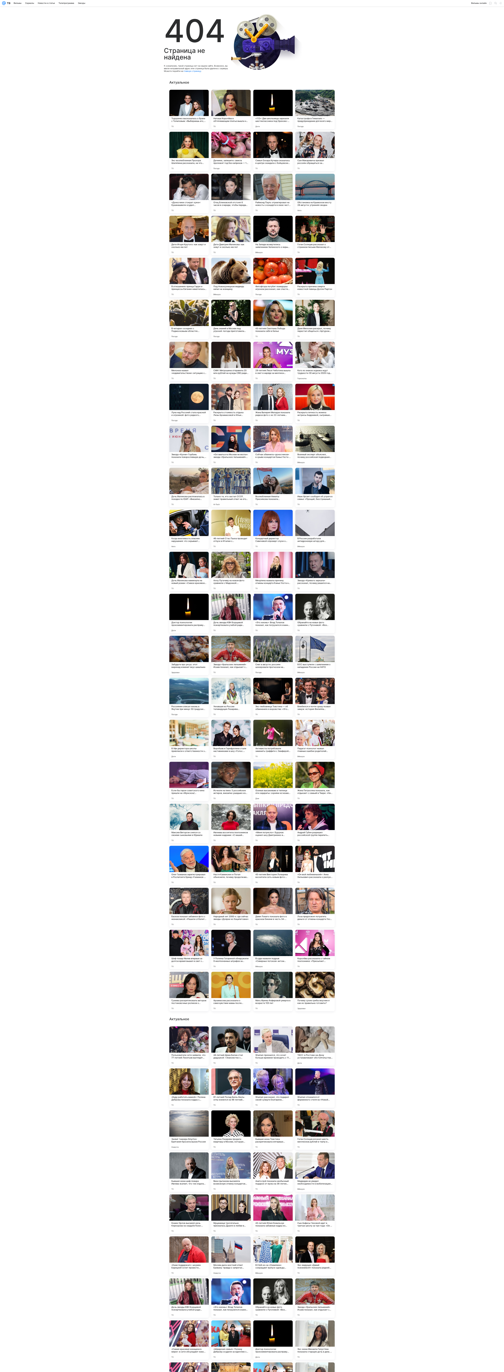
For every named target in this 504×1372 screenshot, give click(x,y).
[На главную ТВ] (8, 3)
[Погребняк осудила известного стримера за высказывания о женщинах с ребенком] (189, 1159)
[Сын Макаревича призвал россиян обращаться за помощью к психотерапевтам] (315, 151)
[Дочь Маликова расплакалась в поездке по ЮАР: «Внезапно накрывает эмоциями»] (189, 487)
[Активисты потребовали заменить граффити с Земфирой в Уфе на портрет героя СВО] (273, 739)
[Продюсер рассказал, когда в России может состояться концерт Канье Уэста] (231, 1117)
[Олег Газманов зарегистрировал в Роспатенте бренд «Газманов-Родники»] (189, 865)
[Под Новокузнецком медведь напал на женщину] (231, 277)
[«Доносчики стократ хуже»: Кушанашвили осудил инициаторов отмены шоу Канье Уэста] (189, 193)
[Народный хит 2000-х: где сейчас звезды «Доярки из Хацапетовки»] (231, 907)
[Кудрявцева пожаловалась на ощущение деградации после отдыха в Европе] (231, 1159)
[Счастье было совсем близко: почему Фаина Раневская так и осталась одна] (189, 1033)
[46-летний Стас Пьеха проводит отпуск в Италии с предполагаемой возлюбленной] (231, 529)
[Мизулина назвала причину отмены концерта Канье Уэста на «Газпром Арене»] (273, 571)
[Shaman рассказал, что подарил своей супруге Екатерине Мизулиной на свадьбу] (273, 1340)
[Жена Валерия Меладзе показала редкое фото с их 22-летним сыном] (273, 403)
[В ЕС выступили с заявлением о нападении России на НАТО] (315, 655)
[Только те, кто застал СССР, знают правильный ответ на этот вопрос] (231, 487)
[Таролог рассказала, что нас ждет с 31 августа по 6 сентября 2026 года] (315, 1243)
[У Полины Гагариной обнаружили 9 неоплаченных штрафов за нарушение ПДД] (231, 949)
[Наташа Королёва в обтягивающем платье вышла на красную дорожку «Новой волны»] (231, 109)
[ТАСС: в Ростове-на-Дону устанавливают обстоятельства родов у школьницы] (315, 1298)
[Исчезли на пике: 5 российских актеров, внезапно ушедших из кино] (231, 781)
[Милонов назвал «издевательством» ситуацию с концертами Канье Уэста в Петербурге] (189, 361)
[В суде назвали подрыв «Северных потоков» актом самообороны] (273, 949)
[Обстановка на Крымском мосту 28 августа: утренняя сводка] (315, 193)
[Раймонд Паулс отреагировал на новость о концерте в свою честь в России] (273, 193)
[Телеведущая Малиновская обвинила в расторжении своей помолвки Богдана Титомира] (273, 1243)
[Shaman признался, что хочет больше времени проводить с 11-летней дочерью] (273, 1298)
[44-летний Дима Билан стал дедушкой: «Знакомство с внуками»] (231, 1298)
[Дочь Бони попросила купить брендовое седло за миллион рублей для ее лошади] (273, 1159)
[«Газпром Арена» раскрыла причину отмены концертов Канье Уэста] (273, 1033)
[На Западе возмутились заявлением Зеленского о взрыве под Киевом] (273, 235)
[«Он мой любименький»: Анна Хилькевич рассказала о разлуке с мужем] (315, 865)
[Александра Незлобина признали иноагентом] (231, 1075)
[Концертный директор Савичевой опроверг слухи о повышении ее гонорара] (273, 529)
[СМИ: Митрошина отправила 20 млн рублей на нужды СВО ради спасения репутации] (231, 361)
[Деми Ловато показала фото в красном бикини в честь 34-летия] (273, 907)
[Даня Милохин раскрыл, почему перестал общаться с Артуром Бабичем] (315, 319)
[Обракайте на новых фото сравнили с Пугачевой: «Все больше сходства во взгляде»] (315, 613)
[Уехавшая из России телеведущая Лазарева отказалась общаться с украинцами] (231, 697)
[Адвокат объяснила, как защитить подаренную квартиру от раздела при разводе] (189, 1117)
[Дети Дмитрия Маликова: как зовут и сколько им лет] (231, 235)
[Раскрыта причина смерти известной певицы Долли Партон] (315, 277)
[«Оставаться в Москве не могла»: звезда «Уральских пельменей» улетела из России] (231, 445)
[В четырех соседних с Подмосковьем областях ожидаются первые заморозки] (189, 319)
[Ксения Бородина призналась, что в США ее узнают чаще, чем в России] (231, 1201)
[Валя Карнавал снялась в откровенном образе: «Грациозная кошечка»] (189, 1075)
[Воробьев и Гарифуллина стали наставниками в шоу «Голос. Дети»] (231, 739)
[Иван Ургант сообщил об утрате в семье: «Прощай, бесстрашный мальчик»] (315, 487)
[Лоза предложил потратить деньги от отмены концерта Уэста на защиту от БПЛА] (315, 907)
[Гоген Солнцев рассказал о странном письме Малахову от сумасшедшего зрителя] (315, 235)
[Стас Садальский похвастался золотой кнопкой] (231, 1243)
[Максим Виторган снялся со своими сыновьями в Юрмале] (189, 823)
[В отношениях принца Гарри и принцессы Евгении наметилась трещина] (189, 277)
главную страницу (192, 71)
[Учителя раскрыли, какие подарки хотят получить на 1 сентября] (315, 1201)
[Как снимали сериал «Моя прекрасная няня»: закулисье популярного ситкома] (315, 1159)
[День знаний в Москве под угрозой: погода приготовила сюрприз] (231, 319)
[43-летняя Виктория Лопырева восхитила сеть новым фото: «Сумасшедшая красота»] (273, 865)
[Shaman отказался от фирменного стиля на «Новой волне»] (315, 1340)
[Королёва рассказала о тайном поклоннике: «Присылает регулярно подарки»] (315, 949)
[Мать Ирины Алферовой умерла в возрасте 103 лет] (273, 991)
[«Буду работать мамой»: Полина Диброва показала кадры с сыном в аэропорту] (189, 1340)
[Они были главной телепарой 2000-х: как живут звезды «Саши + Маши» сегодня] (273, 1117)
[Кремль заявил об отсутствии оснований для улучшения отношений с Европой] (189, 1201)
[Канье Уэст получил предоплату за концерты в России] (231, 1033)
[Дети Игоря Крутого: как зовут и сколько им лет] (189, 235)
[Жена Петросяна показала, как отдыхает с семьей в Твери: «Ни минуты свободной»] (315, 781)
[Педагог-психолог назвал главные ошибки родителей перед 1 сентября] (315, 739)
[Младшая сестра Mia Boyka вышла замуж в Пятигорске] (273, 1201)
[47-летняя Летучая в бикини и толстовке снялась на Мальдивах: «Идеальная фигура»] (315, 1075)
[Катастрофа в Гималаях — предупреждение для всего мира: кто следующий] (315, 109)
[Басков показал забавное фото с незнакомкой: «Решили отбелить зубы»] (189, 907)
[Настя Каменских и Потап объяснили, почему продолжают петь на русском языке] (231, 865)
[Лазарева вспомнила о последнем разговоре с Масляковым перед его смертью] (189, 1243)
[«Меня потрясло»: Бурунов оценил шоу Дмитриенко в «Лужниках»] (273, 823)
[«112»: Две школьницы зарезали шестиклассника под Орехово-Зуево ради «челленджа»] (273, 109)
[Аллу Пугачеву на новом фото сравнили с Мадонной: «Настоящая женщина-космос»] (231, 571)
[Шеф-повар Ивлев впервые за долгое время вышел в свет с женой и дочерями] (189, 949)
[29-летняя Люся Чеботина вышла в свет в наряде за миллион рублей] (273, 361)
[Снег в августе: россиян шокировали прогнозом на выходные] (273, 655)
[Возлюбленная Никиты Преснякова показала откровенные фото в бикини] (273, 487)
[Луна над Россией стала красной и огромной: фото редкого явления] (189, 403)
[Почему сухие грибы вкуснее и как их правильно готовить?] (315, 991)
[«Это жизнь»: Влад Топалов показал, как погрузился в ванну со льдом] (273, 613)
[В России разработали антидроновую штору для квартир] (315, 529)
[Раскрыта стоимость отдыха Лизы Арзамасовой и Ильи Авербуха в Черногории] (231, 403)
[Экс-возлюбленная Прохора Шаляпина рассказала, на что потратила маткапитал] (189, 151)
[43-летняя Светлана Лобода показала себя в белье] (273, 319)
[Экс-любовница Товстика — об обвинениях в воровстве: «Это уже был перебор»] (273, 697)
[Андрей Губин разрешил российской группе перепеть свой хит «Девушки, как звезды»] (315, 823)
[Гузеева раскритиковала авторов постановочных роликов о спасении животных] (189, 991)
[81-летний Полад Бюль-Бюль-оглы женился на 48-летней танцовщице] (231, 1340)
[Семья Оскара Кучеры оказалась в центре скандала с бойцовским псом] (273, 151)
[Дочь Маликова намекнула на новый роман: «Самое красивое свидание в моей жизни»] (189, 571)
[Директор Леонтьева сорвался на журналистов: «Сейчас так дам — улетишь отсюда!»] (315, 1117)
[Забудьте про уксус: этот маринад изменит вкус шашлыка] (189, 655)
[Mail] (4, 3)
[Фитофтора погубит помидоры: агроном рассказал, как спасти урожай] (273, 277)
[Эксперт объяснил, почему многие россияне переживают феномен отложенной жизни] (273, 1075)
